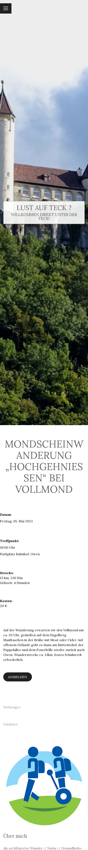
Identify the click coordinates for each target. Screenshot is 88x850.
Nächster (10, 724)
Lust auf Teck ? (44, 208)
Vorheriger (11, 707)
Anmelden (17, 677)
